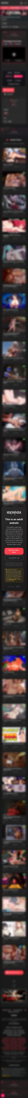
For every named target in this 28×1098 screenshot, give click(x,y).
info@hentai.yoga (12, 579)
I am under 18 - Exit (14, 558)
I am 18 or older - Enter (14, 551)
